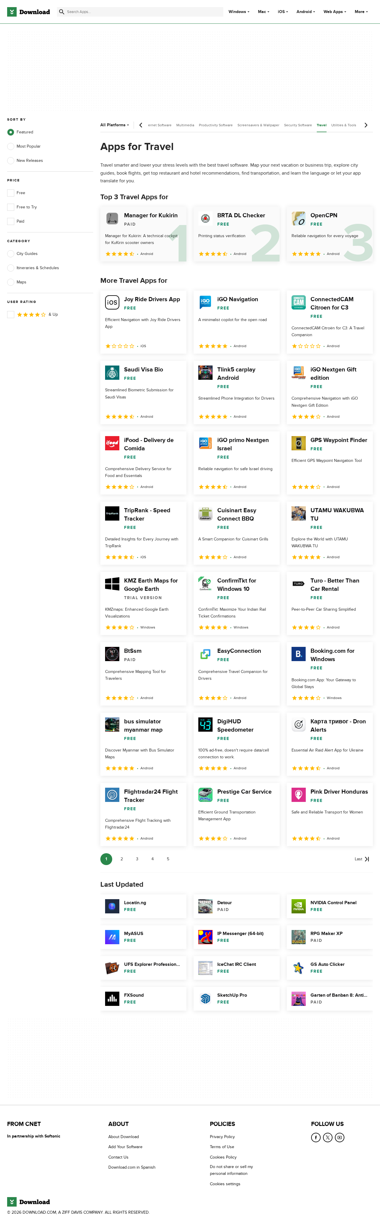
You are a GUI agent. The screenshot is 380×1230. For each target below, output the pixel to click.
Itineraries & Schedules (38, 267)
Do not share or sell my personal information (231, 1170)
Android (304, 12)
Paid (20, 221)
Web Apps (333, 12)
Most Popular (29, 146)
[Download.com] (28, 12)
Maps (21, 282)
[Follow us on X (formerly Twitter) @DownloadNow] (327, 1137)
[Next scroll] (366, 125)
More (360, 11)
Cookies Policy (223, 1157)
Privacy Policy (222, 1136)
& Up (53, 314)
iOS (281, 12)
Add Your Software (125, 1146)
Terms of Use (222, 1146)
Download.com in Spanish (132, 1167)
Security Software (298, 125)
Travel (322, 125)
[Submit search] (61, 12)
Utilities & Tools (343, 125)
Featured (25, 132)
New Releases (30, 160)
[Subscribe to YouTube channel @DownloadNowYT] (339, 1137)
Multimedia (185, 125)
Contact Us (118, 1157)
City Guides (27, 253)
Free (21, 192)
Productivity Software (216, 125)
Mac (262, 12)
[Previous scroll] (141, 125)
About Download (123, 1136)
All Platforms (113, 124)
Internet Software (158, 125)
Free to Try (27, 207)
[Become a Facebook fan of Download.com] (316, 1137)
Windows (237, 12)
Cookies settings (225, 1183)
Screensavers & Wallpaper (258, 125)
